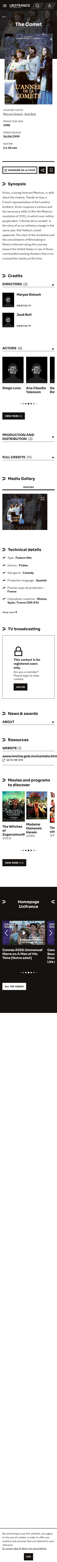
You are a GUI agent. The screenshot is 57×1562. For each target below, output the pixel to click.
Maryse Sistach (13, 114)
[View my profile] (49, 6)
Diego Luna (11, 388)
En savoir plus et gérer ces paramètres (24, 1548)
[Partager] (42, 170)
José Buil (30, 114)
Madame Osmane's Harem (34, 828)
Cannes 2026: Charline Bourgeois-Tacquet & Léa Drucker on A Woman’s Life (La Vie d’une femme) (31, 956)
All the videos (14, 986)
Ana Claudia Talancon (36, 390)
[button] (42, 499)
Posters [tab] (28, 487)
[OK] (28, 1556)
